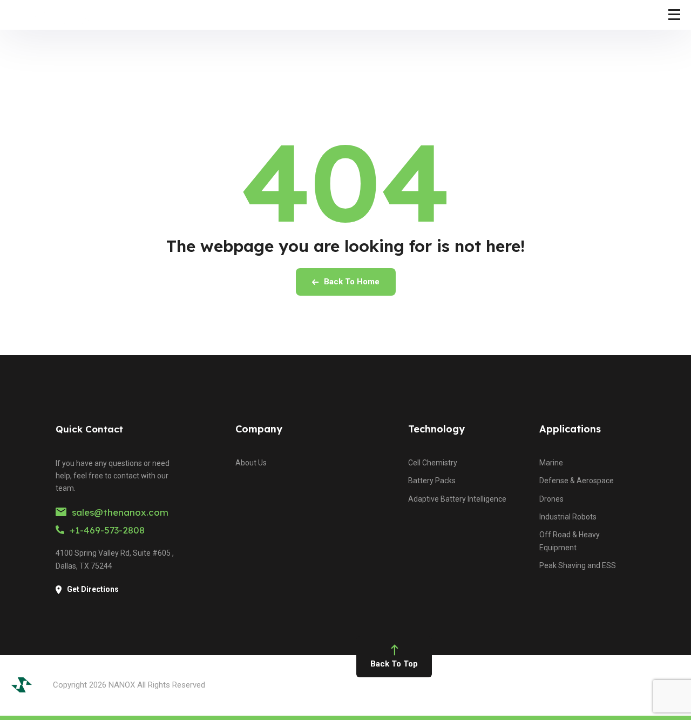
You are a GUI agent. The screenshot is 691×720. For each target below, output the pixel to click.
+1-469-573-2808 (107, 530)
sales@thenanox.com (120, 512)
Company (258, 429)
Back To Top (394, 664)
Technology (436, 429)
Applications (570, 429)
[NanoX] (59, 15)
